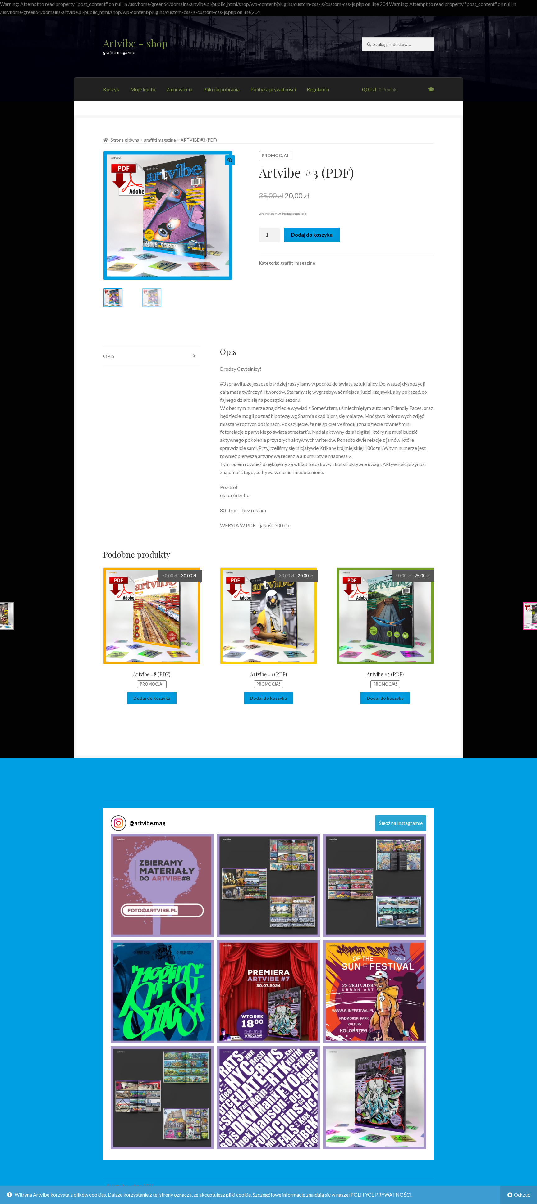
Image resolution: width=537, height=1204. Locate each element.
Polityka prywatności (273, 89)
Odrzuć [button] (522, 1194)
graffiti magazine (160, 140)
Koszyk (111, 89)
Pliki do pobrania (221, 89)
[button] (230, 160)
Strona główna (125, 140)
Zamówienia (179, 89)
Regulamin (318, 89)
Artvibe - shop (135, 43)
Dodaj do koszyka (312, 235)
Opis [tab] (108, 356)
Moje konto (142, 89)
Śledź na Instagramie (401, 823)
